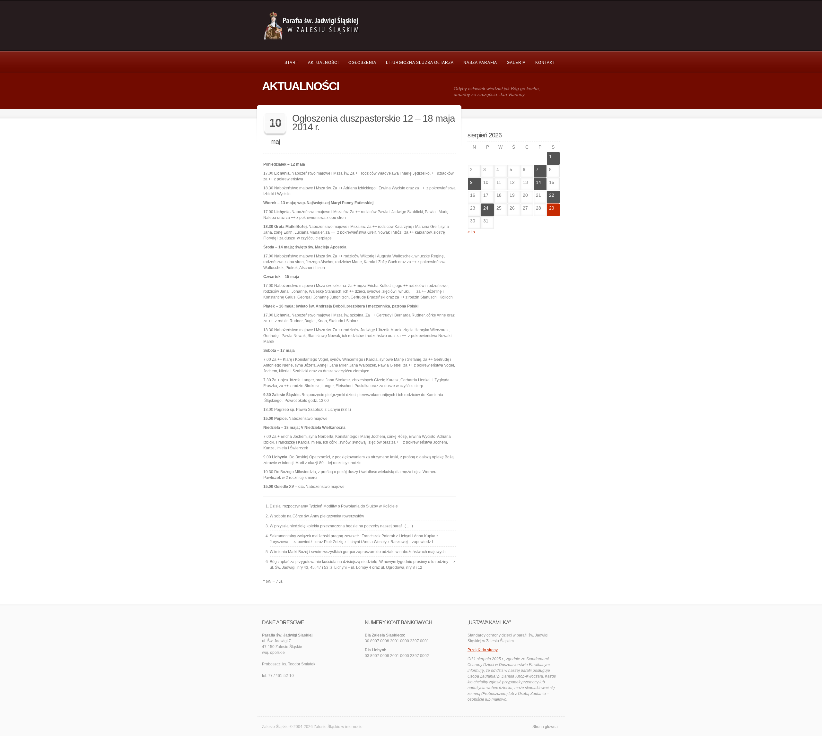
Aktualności (323, 62)
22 (551, 195)
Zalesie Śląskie (327, 726)
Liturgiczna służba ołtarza (420, 62)
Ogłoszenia (362, 62)
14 (538, 182)
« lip (471, 232)
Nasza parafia (480, 62)
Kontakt (545, 62)
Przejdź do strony (483, 650)
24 (485, 208)
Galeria (516, 62)
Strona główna (545, 726)
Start (291, 62)
